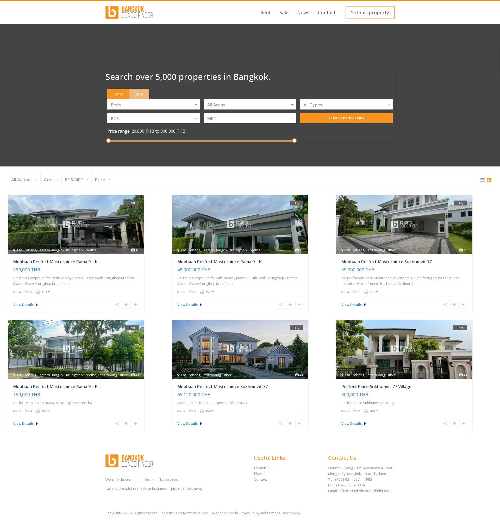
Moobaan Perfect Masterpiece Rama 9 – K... (57, 262)
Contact (327, 12)
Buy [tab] (139, 94)
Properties (262, 467)
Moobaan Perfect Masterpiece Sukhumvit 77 (386, 262)
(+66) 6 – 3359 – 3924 (346, 485)
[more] (65, 283)
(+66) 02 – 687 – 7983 (353, 479)
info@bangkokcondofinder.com (365, 490)
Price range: (118, 131)
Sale (284, 12)
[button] (369, 12)
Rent (265, 12)
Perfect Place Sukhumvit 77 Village (376, 386)
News (303, 12)
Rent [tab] (118, 94)
